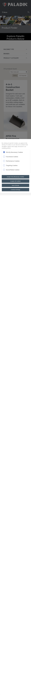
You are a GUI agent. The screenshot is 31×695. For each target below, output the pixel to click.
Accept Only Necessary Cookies (15, 176)
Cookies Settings (15, 189)
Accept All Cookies (15, 181)
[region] (15, 417)
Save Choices (15, 185)
